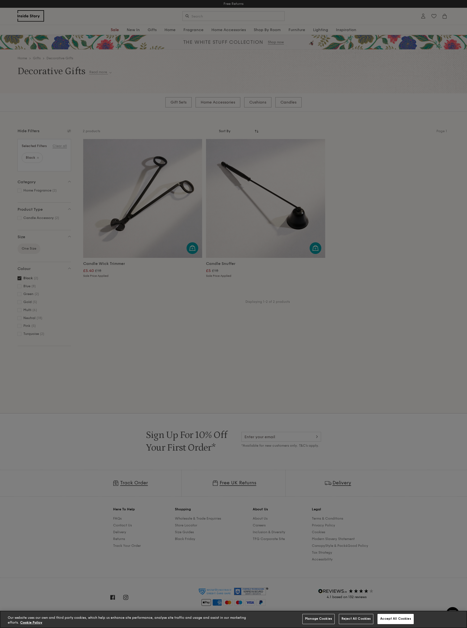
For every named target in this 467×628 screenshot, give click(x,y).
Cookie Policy (31, 623)
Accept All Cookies (395, 619)
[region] (233, 619)
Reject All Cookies (356, 619)
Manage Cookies (318, 619)
